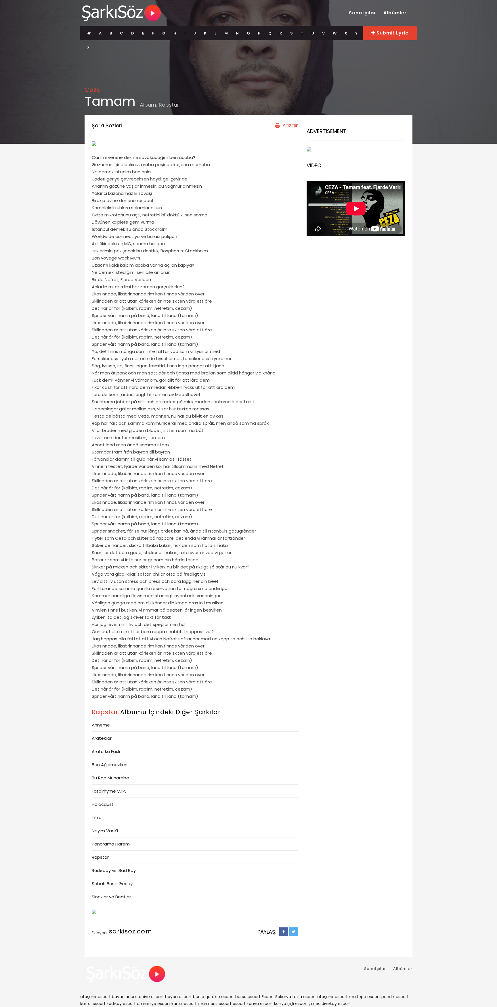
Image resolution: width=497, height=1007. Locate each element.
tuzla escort (304, 997)
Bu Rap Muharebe (110, 778)
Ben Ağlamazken (109, 765)
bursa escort (248, 997)
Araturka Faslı (106, 751)
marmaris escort (215, 1003)
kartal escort (93, 1003)
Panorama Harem (111, 844)
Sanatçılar (362, 12)
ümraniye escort (153, 1003)
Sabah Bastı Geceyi (112, 884)
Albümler (395, 12)
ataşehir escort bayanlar (104, 997)
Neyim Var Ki (105, 831)
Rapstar (169, 104)
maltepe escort (364, 997)
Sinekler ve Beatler (111, 897)
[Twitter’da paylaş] (293, 932)
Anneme (101, 725)
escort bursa (191, 997)
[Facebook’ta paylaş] (283, 932)
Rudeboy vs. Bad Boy (114, 870)
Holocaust (103, 804)
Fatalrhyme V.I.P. (109, 791)
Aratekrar (102, 738)
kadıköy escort (121, 1003)
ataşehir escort (332, 997)
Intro (97, 817)
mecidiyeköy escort (331, 1003)
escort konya (246, 1003)
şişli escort (297, 1003)
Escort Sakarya (276, 997)
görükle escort (219, 997)
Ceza (93, 90)
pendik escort (395, 997)
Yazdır (289, 125)
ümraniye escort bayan (154, 997)
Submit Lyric (391, 33)
